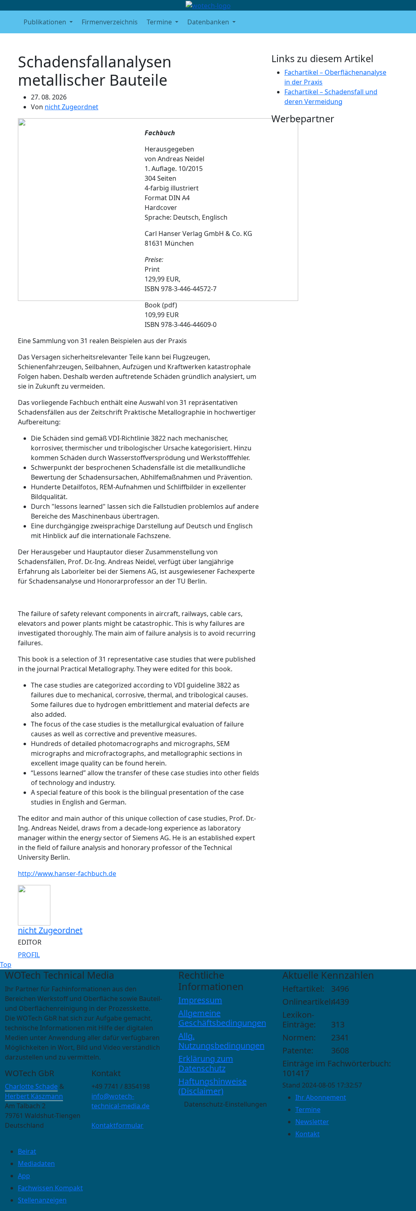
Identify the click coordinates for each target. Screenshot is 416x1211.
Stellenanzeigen (42, 1200)
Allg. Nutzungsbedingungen (221, 1040)
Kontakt (307, 1133)
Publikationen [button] (46, 21)
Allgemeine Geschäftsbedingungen (222, 1018)
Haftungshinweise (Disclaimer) (212, 1086)
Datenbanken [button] (209, 21)
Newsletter (312, 1121)
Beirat (27, 1151)
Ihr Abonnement (320, 1097)
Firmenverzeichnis (110, 21)
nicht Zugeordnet (71, 106)
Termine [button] (160, 21)
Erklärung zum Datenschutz (205, 1063)
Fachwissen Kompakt (50, 1187)
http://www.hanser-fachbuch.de (67, 873)
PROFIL (29, 954)
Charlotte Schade (31, 1086)
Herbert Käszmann (34, 1096)
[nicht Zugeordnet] (34, 904)
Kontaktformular (117, 1125)
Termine (308, 1109)
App (24, 1175)
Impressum (200, 1000)
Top (5, 964)
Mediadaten (36, 1163)
